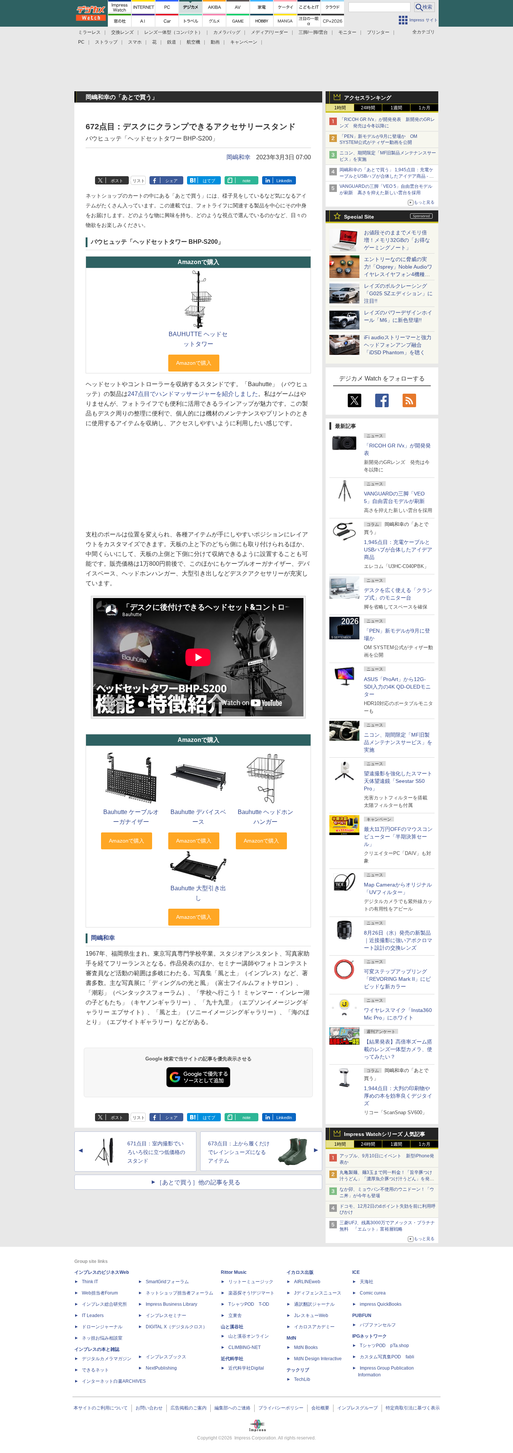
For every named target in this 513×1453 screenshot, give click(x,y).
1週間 (396, 107)
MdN (291, 1338)
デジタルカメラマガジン (106, 1358)
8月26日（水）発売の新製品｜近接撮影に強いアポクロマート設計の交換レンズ (398, 940)
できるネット (95, 1370)
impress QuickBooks (380, 1304)
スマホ (135, 42)
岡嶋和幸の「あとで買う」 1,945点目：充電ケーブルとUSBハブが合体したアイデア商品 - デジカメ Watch (386, 176)
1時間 (340, 107)
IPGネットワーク (369, 1336)
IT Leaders (93, 1315)
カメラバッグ (226, 32)
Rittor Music (234, 1272)
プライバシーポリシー (280, 1408)
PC (81, 42)
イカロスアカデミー (314, 1326)
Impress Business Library (171, 1304)
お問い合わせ (149, 1408)
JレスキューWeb (311, 1315)
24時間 (368, 107)
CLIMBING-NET (244, 1347)
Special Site (359, 217)
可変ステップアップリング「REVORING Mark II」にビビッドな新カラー (397, 978)
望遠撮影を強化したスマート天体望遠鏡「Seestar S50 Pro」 (398, 780)
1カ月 (424, 107)
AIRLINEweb (307, 1281)
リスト (139, 180)
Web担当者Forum (100, 1293)
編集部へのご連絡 (232, 1408)
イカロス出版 (300, 1272)
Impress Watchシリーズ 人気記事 (384, 1134)
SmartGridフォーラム (167, 1281)
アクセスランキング (367, 98)
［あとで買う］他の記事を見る (198, 1182)
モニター (347, 32)
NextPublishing (161, 1368)
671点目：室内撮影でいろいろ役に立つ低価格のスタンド (156, 1152)
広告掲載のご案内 (188, 1408)
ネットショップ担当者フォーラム (179, 1293)
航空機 (193, 42)
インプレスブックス (166, 1356)
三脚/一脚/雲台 (313, 32)
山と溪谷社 (232, 1326)
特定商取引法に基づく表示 (413, 1408)
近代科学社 (232, 1358)
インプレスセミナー (166, 1315)
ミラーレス (89, 32)
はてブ (209, 180)
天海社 (366, 1281)
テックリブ (298, 1370)
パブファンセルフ (378, 1325)
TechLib (302, 1379)
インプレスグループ (357, 1408)
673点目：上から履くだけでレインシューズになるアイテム (239, 1152)
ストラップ (106, 42)
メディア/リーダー (269, 32)
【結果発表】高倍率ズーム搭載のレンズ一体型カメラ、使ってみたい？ (398, 1049)
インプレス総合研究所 (104, 1304)
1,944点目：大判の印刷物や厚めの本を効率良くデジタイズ (398, 1095)
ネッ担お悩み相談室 (102, 1338)
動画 (215, 42)
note (246, 180)
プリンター (378, 32)
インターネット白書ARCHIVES (114, 1381)
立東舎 (235, 1315)
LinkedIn (284, 180)
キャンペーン (243, 42)
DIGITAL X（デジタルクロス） (176, 1326)
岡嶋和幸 (238, 157)
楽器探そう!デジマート (251, 1293)
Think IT (90, 1281)
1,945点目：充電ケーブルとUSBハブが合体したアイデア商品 (398, 549)
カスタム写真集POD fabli (387, 1356)
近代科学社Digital (246, 1368)
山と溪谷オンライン (248, 1336)
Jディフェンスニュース (317, 1293)
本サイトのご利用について (101, 1408)
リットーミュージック (250, 1281)
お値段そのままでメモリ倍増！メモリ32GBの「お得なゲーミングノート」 (397, 240)
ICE (356, 1272)
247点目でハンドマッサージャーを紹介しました (193, 394)
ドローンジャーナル (102, 1326)
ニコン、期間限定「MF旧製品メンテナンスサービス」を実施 (398, 742)
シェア (171, 180)
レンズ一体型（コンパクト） (173, 32)
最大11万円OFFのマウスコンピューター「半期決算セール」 (398, 836)
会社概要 (320, 1408)
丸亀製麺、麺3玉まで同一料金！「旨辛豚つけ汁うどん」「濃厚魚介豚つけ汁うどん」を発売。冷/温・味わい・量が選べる (385, 1179)
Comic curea (373, 1293)
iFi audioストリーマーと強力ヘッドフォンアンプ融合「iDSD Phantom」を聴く (398, 344)
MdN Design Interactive (318, 1358)
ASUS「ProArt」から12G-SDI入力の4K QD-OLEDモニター (397, 686)
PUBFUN (361, 1315)
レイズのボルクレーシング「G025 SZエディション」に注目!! (398, 293)
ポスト (117, 180)
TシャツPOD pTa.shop (384, 1345)
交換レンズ (122, 32)
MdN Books (306, 1347)
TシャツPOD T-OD (248, 1304)
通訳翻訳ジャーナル (314, 1304)
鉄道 (171, 42)
